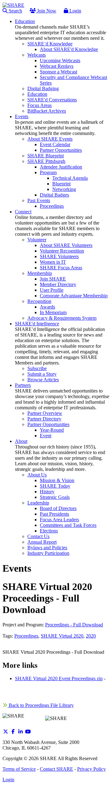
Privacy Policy (91, 769)
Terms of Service (19, 769)
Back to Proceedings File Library (40, 705)
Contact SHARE (56, 769)
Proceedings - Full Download (74, 624)
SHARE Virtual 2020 (62, 636)
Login (74, 10)
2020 (91, 636)
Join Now (46, 10)
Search (14, 10)
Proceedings (26, 636)
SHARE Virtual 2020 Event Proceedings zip (59, 678)
